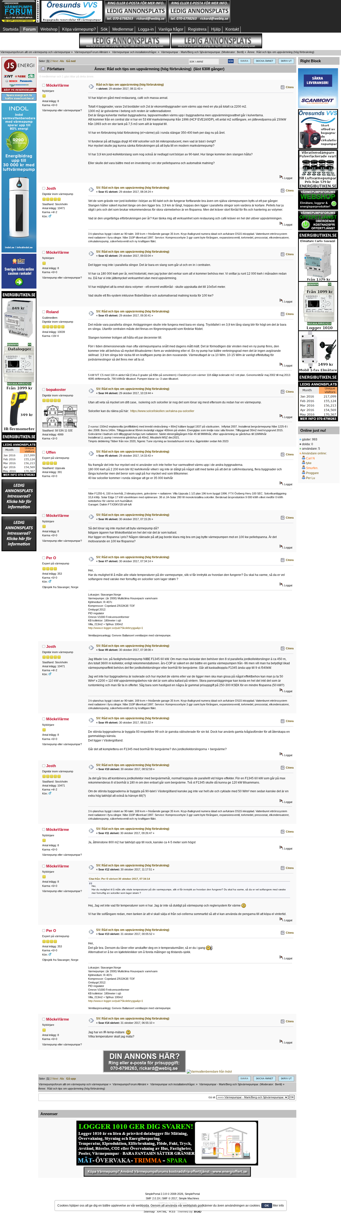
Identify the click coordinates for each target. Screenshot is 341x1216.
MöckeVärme (57, 85)
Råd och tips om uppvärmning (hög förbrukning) (130, 84)
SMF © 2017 (169, 1198)
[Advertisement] (263, 11)
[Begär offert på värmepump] (167, 1172)
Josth (51, 188)
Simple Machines (189, 1198)
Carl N (310, 458)
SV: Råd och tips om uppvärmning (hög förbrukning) (132, 187)
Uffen (51, 452)
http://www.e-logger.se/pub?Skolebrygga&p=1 (115, 627)
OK (267, 1205)
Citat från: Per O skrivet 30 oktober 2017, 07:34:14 (119, 878)
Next (55, 61)
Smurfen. (312, 468)
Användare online (314, 453)
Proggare (312, 473)
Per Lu (310, 478)
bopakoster (56, 389)
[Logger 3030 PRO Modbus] (167, 1143)
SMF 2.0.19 (153, 1198)
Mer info (278, 1205)
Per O (51, 558)
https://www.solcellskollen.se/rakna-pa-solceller (162, 411)
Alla (62, 61)
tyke (309, 463)
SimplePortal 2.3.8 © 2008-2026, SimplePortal (172, 1193)
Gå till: (212, 1097)
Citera (290, 87)
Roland (52, 312)
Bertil (240, 52)
